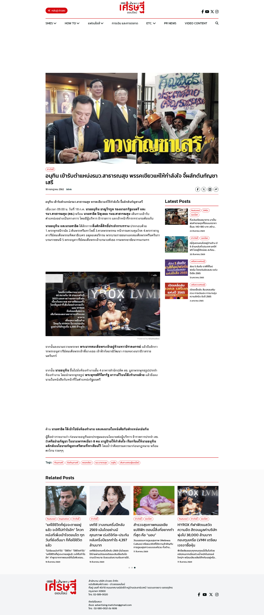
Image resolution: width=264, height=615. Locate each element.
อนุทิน (113, 462)
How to (70, 23)
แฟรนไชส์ (94, 23)
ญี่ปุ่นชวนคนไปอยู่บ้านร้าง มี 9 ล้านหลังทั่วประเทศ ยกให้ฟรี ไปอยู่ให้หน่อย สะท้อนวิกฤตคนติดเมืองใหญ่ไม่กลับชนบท (204, 250)
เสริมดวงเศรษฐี (198, 261)
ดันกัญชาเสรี (72, 462)
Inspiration (64, 518)
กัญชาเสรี (58, 462)
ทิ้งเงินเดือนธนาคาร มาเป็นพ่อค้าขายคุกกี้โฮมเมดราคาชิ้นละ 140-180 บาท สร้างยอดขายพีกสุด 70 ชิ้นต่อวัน (203, 225)
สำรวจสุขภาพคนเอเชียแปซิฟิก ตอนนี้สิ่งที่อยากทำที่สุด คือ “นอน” (154, 530)
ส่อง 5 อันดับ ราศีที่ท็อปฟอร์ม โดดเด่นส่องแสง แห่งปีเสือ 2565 (203, 270)
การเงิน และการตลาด (125, 23)
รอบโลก (194, 214)
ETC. (149, 23)
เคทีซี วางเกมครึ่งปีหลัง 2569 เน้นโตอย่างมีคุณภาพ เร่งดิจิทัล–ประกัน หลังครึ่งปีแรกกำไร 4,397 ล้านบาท (109, 535)
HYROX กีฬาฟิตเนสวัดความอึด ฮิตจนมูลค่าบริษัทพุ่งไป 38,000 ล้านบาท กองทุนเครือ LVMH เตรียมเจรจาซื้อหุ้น (197, 535)
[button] (129, 567)
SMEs (49, 23)
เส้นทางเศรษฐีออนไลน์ (129, 462)
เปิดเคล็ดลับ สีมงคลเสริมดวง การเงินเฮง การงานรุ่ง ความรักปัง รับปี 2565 (203, 293)
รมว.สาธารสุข (101, 462)
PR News (170, 23)
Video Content (196, 23)
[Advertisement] (132, 49)
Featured (195, 210)
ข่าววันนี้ (50, 169)
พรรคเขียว (86, 462)
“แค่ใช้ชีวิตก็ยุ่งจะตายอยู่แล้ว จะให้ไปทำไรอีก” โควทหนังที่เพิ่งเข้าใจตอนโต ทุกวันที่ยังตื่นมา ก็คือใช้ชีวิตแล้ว (65, 535)
